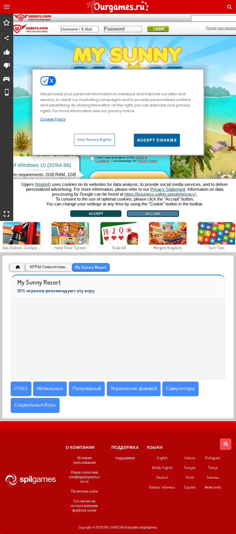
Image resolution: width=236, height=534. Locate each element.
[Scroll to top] (225, 444)
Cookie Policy (53, 119)
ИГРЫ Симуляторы (47, 267)
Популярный (87, 388)
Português (212, 457)
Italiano (189, 457)
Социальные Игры (35, 405)
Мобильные (50, 388)
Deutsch (162, 477)
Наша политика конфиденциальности (84, 477)
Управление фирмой (134, 388)
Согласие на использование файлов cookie (84, 505)
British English (162, 467)
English (162, 457)
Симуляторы (180, 388)
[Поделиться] (6, 38)
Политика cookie (84, 491)
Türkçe (213, 467)
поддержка (125, 457)
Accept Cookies (157, 140)
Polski (189, 477)
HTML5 (20, 388)
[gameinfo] (6, 79)
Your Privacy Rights (94, 139)
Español (190, 487)
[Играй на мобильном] (6, 93)
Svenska (213, 477)
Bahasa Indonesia (162, 487)
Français (190, 467)
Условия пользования (84, 460)
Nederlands (213, 487)
